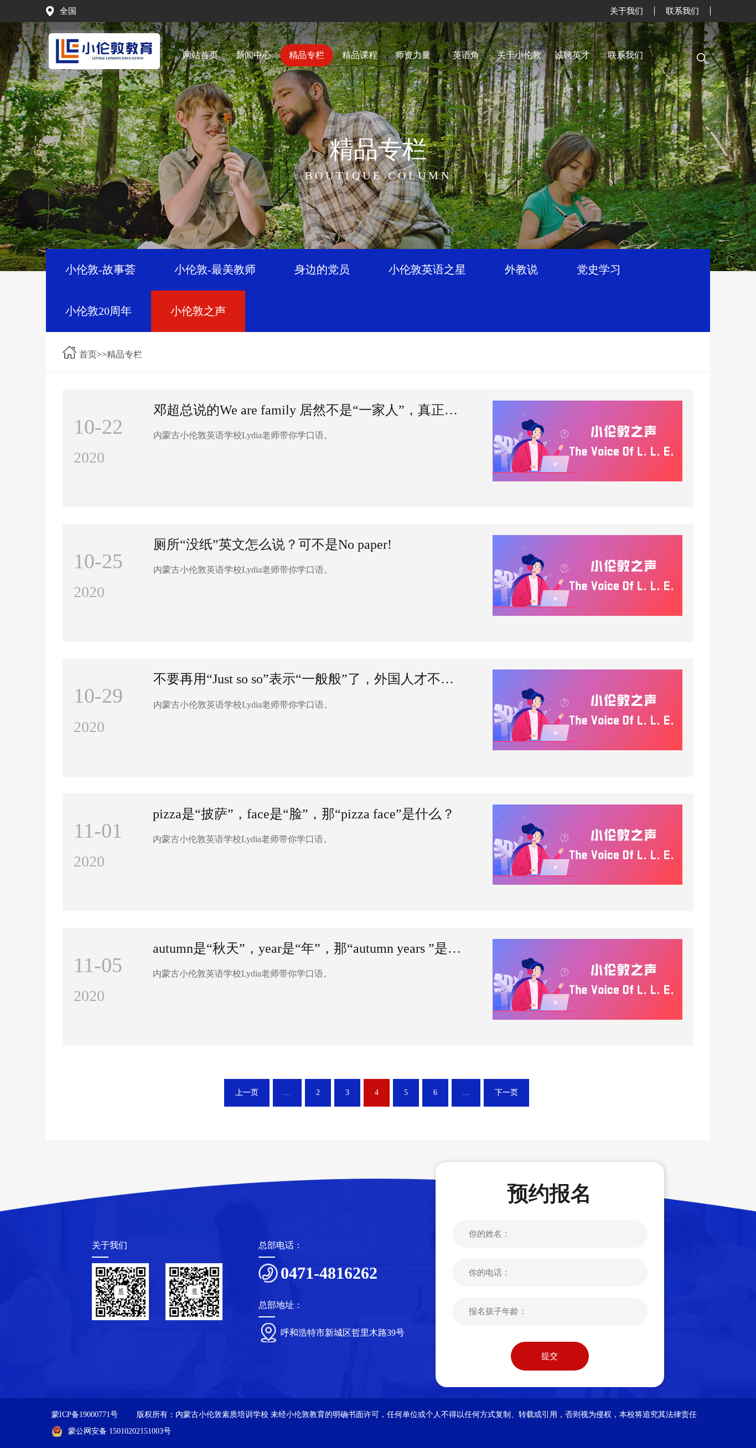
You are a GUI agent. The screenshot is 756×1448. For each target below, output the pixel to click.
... (287, 1092)
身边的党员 (322, 269)
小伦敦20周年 (98, 311)
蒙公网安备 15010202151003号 (119, 1431)
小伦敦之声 (198, 311)
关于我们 (626, 11)
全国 (68, 11)
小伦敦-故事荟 (100, 269)
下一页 (506, 1092)
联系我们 (682, 11)
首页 (88, 354)
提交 (549, 1356)
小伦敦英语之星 (427, 269)
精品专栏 (124, 354)
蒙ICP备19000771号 (84, 1414)
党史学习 (599, 269)
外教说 (521, 269)
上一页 (246, 1092)
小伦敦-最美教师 (215, 269)
